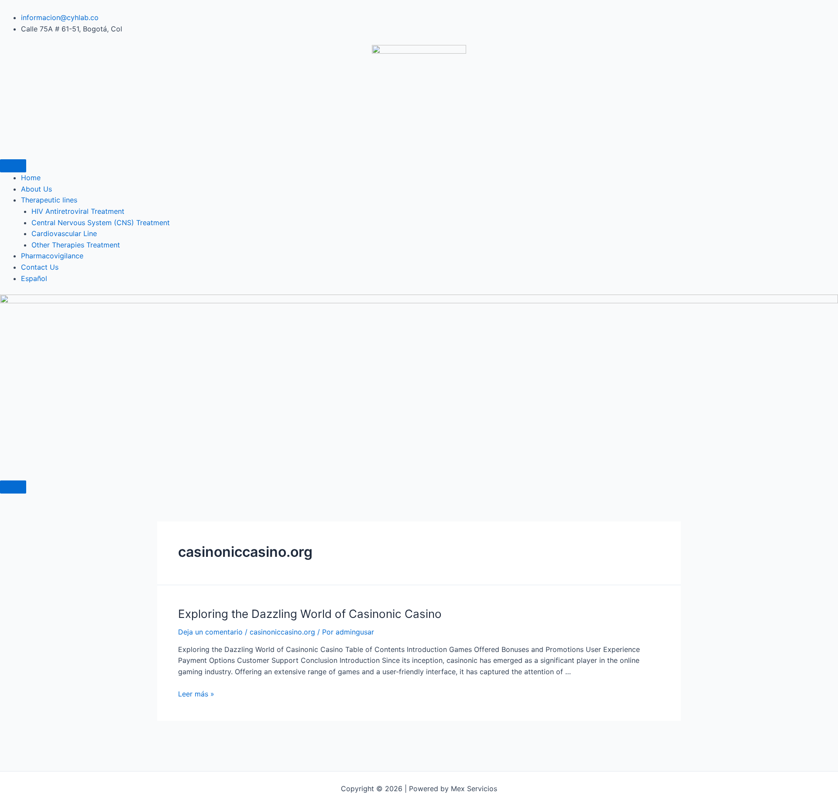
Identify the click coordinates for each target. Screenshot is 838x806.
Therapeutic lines (49, 199)
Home (31, 177)
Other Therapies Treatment (75, 244)
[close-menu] (13, 487)
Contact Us (39, 267)
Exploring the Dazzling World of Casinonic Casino (310, 614)
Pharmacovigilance (52, 255)
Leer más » (196, 693)
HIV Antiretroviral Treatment (77, 211)
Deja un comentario (210, 632)
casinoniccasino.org (282, 632)
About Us (36, 189)
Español (34, 278)
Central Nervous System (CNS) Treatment (100, 222)
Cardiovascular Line (64, 233)
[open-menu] (13, 165)
